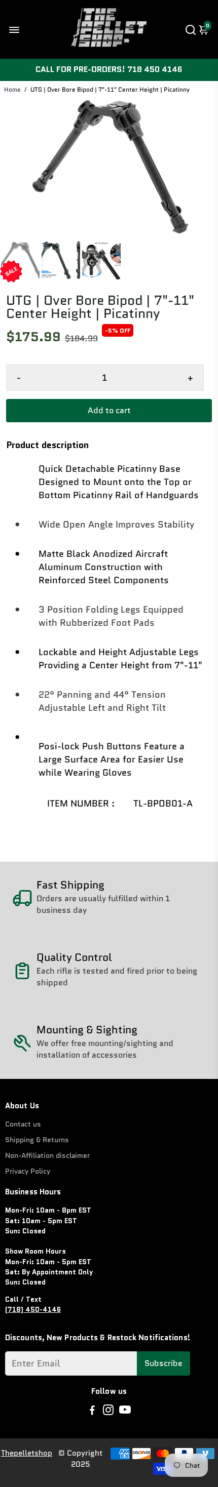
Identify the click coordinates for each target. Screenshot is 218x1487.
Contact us (23, 1124)
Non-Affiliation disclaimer (47, 1155)
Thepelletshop (26, 1453)
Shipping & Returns (37, 1140)
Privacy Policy (27, 1171)
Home (12, 89)
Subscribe (163, 1363)
